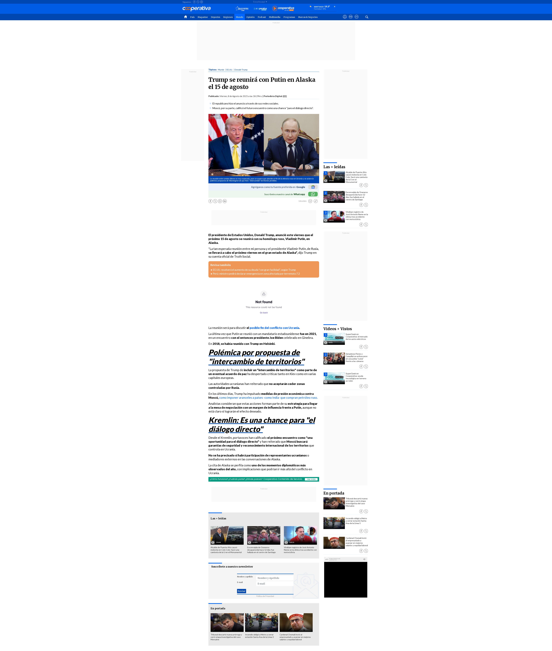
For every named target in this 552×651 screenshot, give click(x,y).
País (192, 17)
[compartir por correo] (310, 201)
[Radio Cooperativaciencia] (260, 8)
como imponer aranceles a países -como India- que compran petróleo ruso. (268, 397)
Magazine (203, 17)
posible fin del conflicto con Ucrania (274, 327)
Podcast (262, 17)
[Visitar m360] (351, 19)
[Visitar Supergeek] (357, 19)
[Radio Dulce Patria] (242, 8)
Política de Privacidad (265, 596)
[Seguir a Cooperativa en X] (198, 2)
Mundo (239, 17)
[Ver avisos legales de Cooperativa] (345, 19)
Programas (289, 17)
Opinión (250, 17)
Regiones (228, 17)
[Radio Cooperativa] (283, 8)
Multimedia (274, 17)
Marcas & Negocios (308, 17)
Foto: (213, 116)
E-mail (240, 582)
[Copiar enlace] (316, 201)
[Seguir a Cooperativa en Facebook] (194, 2)
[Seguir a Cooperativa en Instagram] (201, 2)
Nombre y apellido (245, 577)
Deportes (215, 17)
